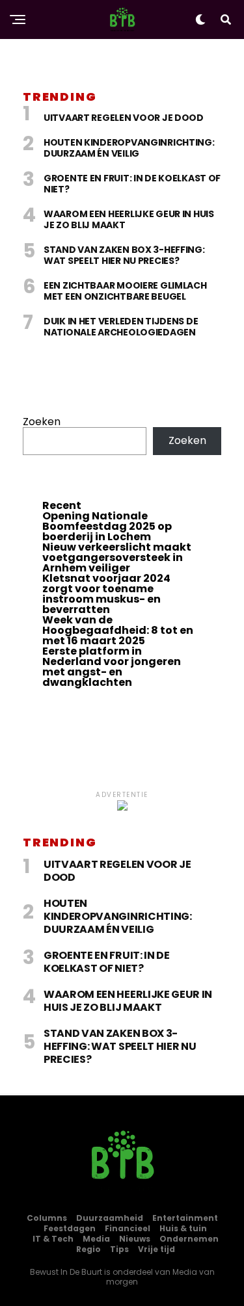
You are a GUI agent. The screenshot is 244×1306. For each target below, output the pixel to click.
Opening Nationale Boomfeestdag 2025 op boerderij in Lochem (107, 526)
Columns (47, 1217)
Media (96, 1238)
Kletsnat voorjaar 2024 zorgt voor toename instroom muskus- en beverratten (106, 594)
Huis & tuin (183, 1228)
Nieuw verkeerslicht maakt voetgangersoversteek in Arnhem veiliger (116, 557)
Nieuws (134, 1238)
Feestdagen (70, 1228)
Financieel (127, 1228)
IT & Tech (53, 1238)
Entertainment (185, 1217)
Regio (88, 1249)
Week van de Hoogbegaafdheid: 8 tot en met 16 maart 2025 (117, 630)
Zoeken (42, 421)
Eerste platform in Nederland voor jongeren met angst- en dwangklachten (111, 667)
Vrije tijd (156, 1249)
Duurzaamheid (109, 1217)
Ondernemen (189, 1238)
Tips (119, 1249)
